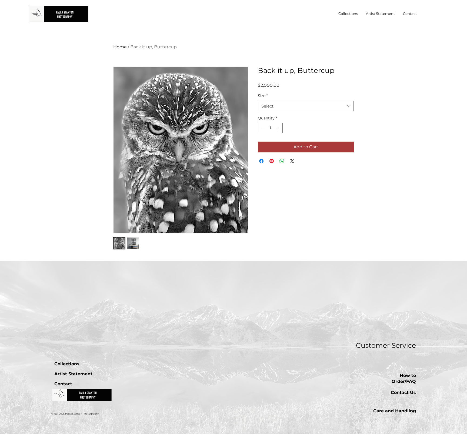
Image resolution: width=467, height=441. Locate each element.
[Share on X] (292, 161)
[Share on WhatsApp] (282, 161)
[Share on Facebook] (261, 161)
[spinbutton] (270, 128)
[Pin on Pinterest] (271, 161)
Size (263, 95)
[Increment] (278, 128)
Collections (66, 363)
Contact (63, 383)
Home (120, 46)
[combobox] (306, 106)
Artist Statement (73, 373)
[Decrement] (262, 128)
